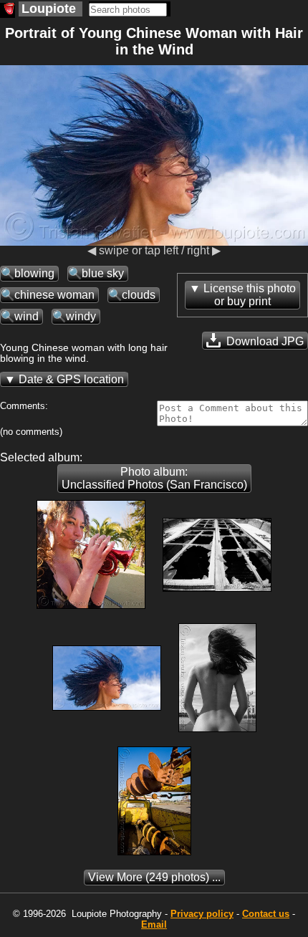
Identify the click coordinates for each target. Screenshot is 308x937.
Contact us (265, 913)
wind (26, 316)
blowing (34, 273)
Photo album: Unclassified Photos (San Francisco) (154, 478)
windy (81, 316)
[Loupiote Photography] (7, 10)
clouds (138, 295)
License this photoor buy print (249, 294)
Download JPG (263, 341)
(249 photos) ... (154, 877)
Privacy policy (202, 913)
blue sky (103, 273)
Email (154, 924)
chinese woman (54, 295)
